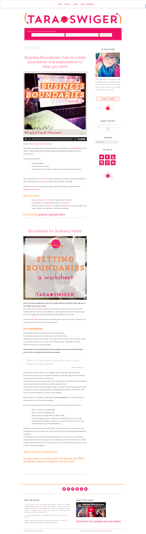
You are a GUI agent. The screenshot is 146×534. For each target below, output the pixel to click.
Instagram (101, 162)
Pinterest (107, 162)
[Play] (26, 139)
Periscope (45, 179)
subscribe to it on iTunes (45, 200)
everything (34, 319)
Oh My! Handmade (106, 531)
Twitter (101, 157)
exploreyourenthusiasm (32, 189)
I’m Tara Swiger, (29, 504)
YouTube (113, 157)
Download (47, 144)
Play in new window (36, 144)
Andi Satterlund (76, 148)
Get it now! (105, 35)
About (75, 4)
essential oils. (43, 512)
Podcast (67, 4)
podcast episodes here (51, 214)
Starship (39, 309)
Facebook (107, 157)
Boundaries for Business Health (55, 231)
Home (59, 4)
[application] (55, 139)
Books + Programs (87, 4)
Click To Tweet (76, 367)
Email (113, 162)
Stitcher (49, 206)
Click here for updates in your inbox (98, 521)
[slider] (83, 139)
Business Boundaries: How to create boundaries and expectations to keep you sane (55, 62)
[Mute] (79, 139)
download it (66, 203)
